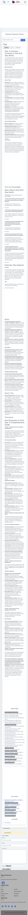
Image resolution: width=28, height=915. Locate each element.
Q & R (2, 891)
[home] (16, 2)
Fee (5, 715)
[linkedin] (5, 906)
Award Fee (7, 713)
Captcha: (4, 865)
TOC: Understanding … (11, 814)
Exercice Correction (10, 287)
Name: (3, 837)
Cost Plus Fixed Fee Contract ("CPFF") (13, 728)
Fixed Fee (7, 720)
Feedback (7, 752)
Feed (6, 749)
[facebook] (3, 882)
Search (22, 40)
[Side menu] (8, 2)
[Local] (4, 2)
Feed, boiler (7, 758)
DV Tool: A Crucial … (14, 811)
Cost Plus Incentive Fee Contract (11, 737)
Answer (7, 207)
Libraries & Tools (4, 893)
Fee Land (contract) (9, 717)
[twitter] (12, 906)
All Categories (8, 822)
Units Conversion (17, 891)
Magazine (16, 895)
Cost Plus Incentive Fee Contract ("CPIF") (13, 739)
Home (2, 889)
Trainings (3, 895)
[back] (26, 913)
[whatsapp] (15, 906)
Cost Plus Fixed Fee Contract (11, 726)
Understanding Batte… (12, 808)
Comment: (4, 848)
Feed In (6, 760)
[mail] (3, 906)
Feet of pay (7, 763)
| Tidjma (22, 912)
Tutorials (16, 889)
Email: (3, 843)
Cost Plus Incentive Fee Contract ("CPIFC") (14, 745)
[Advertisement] (14, 14)
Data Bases (16, 893)
